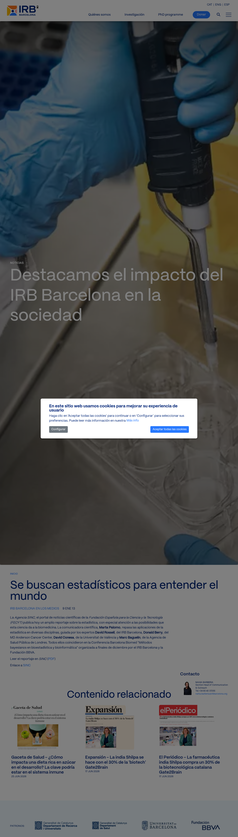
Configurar (58, 429)
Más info (132, 420)
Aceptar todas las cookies (170, 429)
